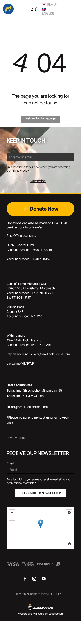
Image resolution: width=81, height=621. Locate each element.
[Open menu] (66, 9)
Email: (11, 463)
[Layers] (69, 512)
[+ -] (41, 528)
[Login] (32, 9)
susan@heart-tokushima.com (27, 407)
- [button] (12, 517)
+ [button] (12, 512)
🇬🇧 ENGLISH (48, 11)
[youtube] (43, 579)
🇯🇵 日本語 (49, 4)
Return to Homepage (40, 118)
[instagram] (34, 579)
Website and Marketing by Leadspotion (40, 613)
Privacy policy (16, 438)
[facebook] (25, 579)
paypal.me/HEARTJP (20, 363)
